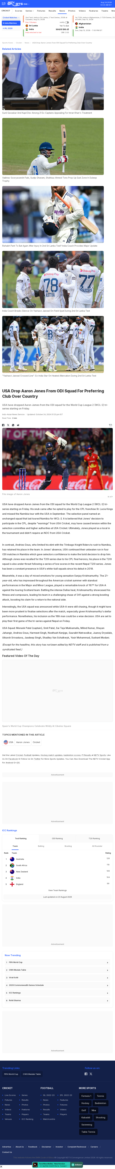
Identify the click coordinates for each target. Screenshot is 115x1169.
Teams (104, 11)
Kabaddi (85, 1117)
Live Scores (10, 1095)
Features (93, 11)
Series (29, 11)
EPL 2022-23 (66, 1095)
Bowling (68, 846)
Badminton (100, 1103)
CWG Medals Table (17, 970)
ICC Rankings (15, 993)
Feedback (32, 1147)
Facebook (13, 759)
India (18, 878)
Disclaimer (46, 1147)
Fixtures (41, 11)
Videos (82, 11)
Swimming (86, 1124)
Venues (8, 1119)
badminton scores (72, 755)
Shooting (100, 1117)
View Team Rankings (57, 890)
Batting (41, 846)
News (62, 11)
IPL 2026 (8, 28)
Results (52, 11)
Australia (20, 859)
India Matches (10, 23)
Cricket (5, 11)
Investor (59, 1147)
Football (28, 755)
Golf (83, 1110)
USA (11, 742)
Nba (94, 1110)
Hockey (85, 1103)
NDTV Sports (100, 755)
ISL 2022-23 (49, 1095)
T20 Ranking (94, 838)
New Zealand (22, 872)
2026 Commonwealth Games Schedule (26, 985)
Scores (18, 11)
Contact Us (7, 1152)
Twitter (37, 759)
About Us (20, 1147)
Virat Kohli (13, 977)
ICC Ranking (27, 1119)
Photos (71, 11)
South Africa (21, 865)
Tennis (100, 1096)
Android (9, 762)
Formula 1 (86, 1096)
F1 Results (86, 755)
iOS (18, 762)
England (19, 884)
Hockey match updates (51, 755)
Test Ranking (21, 838)
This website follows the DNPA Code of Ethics (33, 1157)
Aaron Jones (23, 742)
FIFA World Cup (15, 962)
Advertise (6, 1147)
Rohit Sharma (15, 1000)
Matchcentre (49, 1119)
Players (25, 1114)
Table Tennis (88, 1132)
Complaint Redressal (77, 1147)
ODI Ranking (57, 838)
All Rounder (97, 846)
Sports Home (7, 43)
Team (15, 846)
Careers (94, 1147)
